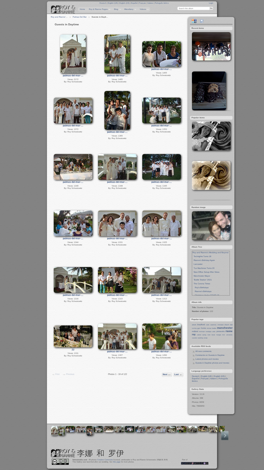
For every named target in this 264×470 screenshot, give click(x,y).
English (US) (124, 3)
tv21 (223, 334)
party (213, 331)
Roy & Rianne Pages (97, 9)
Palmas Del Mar (80, 17)
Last (176, 374)
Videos (142, 9)
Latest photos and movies (207, 359)
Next (165, 374)
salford (199, 334)
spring (204, 334)
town (209, 334)
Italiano (150, 3)
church (226, 325)
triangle (218, 334)
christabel (220, 324)
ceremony (213, 324)
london (214, 328)
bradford (201, 325)
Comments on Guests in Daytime (210, 355)
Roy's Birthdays (200, 287)
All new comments (203, 351)
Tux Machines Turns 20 (203, 268)
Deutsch (103, 3)
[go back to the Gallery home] (63, 9)
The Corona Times (201, 284)
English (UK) (113, 3)
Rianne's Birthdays (201, 291)
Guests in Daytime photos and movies (212, 363)
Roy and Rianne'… (59, 17)
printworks (220, 331)
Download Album (202, 21)
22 (73, 349)
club (231, 325)
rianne (229, 331)
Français (142, 3)
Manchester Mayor (201, 276)
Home (82, 9)
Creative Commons (105, 460)
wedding (200, 338)
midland (195, 331)
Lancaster (197, 264)
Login (211, 3)
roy (194, 334)
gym (198, 328)
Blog (115, 9)
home (203, 328)
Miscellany (127, 9)
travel (213, 334)
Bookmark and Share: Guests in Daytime (194, 21)
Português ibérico (162, 3)
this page (116, 462)
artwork (194, 324)
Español (134, 3)
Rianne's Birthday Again (203, 260)
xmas (205, 338)
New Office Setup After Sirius (205, 272)
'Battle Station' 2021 (202, 280)
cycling (194, 328)
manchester (224, 327)
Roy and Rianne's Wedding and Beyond (210, 252)
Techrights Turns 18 (201, 256)
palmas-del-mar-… (73, 75)
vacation (194, 338)
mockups (202, 331)
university (229, 334)
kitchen (209, 328)
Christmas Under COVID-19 (205, 295)
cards (207, 324)
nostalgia (208, 331)
